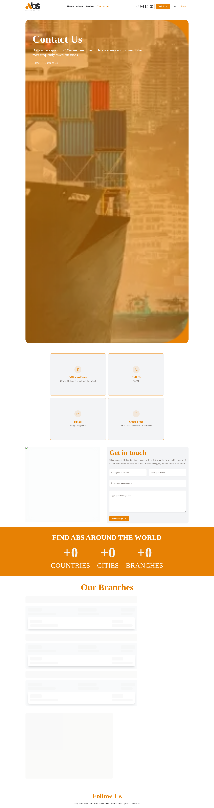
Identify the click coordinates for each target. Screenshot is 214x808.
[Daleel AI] (175, 6)
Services (89, 6)
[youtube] (151, 6)
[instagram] (142, 6)
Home (70, 6)
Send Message (117, 518)
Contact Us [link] (51, 62)
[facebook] (137, 6)
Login (183, 6)
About (79, 6)
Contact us (103, 6)
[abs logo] (32, 6)
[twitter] (146, 6)
